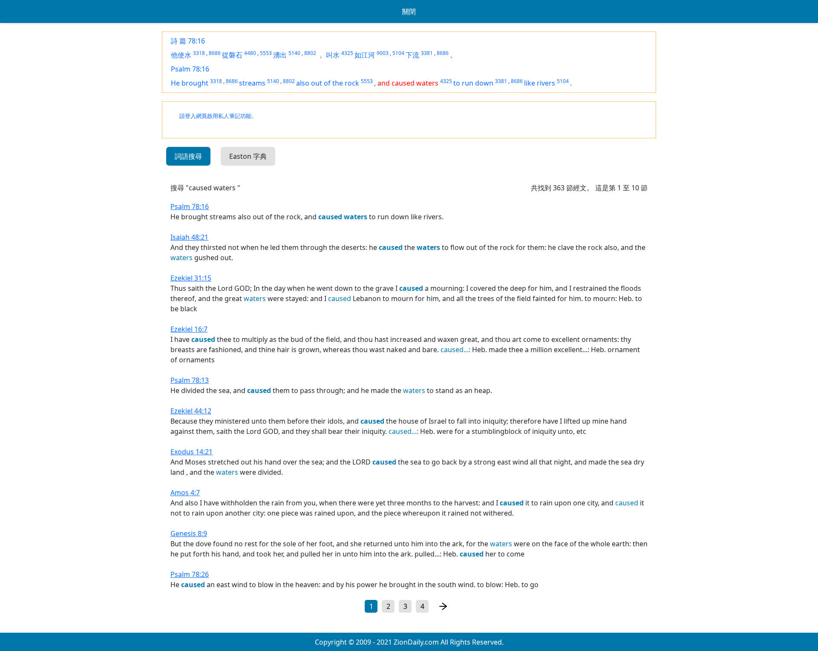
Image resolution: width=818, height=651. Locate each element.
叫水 (333, 55)
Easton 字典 (248, 156)
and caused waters (407, 83)
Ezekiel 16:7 (188, 329)
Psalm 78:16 (190, 69)
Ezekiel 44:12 (190, 411)
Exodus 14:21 (191, 451)
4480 (250, 53)
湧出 (280, 55)
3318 (199, 53)
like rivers (539, 83)
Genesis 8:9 (188, 533)
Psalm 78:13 (189, 380)
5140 (294, 53)
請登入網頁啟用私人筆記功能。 (218, 116)
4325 (347, 53)
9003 (383, 53)
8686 (215, 53)
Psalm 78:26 (189, 574)
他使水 (181, 55)
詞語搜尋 (188, 156)
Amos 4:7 (185, 492)
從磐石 (232, 55)
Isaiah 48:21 (189, 237)
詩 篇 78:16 (188, 41)
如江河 (364, 55)
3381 (427, 53)
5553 (266, 53)
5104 (398, 53)
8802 (310, 53)
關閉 (409, 11)
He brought (189, 83)
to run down (473, 83)
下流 (412, 55)
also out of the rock (327, 83)
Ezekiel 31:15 (190, 278)
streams (252, 83)
